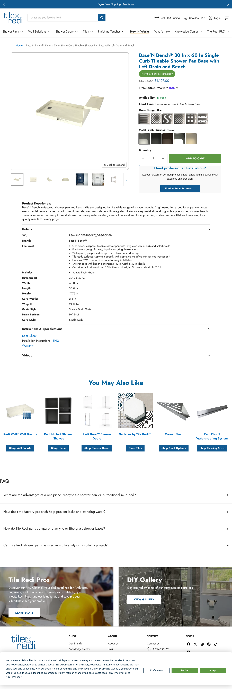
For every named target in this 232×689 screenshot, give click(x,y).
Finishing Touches (109, 31)
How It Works (139, 31)
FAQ (110, 649)
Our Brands (75, 643)
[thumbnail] (17, 179)
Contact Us (153, 643)
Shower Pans (11, 31)
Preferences (156, 670)
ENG (56, 340)
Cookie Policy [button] (57, 673)
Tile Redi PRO (216, 31)
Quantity (145, 150)
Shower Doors (65, 31)
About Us (113, 643)
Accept (213, 670)
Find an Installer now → (180, 188)
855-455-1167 (160, 649)
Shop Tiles (135, 448)
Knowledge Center (186, 31)
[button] (4, 4)
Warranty (27, 345)
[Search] (101, 17)
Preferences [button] (14, 677)
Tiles (86, 31)
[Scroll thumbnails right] (126, 179)
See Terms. (128, 4)
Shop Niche (58, 448)
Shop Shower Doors (96, 448)
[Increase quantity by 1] (163, 158)
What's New (162, 31)
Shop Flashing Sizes (212, 448)
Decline (184, 670)
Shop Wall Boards (20, 448)
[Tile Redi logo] (13, 18)
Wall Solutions (37, 31)
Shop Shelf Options (174, 448)
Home (19, 45)
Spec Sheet (29, 336)
